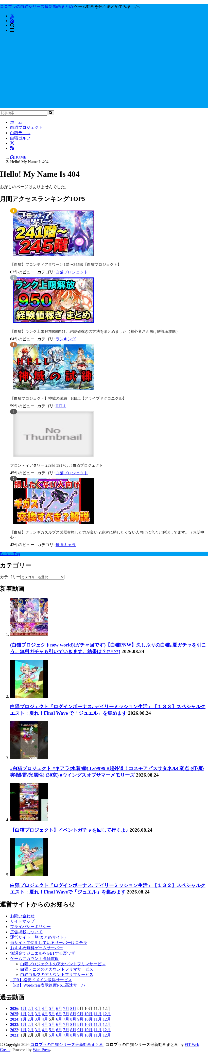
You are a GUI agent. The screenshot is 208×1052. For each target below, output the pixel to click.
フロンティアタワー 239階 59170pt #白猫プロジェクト (56, 465)
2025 (14, 1014)
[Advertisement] (104, 72)
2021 (14, 1035)
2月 (31, 1008)
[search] (50, 112)
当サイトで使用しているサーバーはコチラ (48, 942)
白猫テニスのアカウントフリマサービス (56, 969)
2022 (14, 1030)
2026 (14, 1008)
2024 (14, 1019)
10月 (88, 1014)
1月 (24, 1008)
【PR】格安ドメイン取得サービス (41, 980)
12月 (107, 1014)
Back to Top (10, 554)
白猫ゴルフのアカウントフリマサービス (56, 974)
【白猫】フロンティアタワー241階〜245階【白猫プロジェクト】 (65, 264)
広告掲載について (26, 932)
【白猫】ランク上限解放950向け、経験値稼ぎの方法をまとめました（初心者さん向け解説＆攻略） (95, 331)
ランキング (66, 339)
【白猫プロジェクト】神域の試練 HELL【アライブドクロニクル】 (68, 398)
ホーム (16, 122)
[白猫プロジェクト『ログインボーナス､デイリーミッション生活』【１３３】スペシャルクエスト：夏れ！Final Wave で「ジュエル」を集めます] (29, 696)
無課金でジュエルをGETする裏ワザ (42, 953)
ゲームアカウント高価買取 (34, 958)
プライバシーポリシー (30, 926)
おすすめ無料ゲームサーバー (36, 948)
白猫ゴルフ (20, 138)
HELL (61, 406)
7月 (66, 1008)
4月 (45, 1008)
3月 (38, 1008)
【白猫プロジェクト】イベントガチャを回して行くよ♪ (69, 830)
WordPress (41, 1049)
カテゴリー (10, 577)
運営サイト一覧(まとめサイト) (37, 937)
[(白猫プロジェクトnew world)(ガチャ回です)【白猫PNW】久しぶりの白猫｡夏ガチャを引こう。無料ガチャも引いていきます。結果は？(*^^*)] (29, 634)
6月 (59, 1008)
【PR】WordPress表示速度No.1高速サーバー (49, 985)
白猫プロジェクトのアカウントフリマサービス (63, 964)
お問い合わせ (22, 916)
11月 (98, 1014)
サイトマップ (22, 921)
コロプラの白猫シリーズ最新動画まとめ (66, 1044)
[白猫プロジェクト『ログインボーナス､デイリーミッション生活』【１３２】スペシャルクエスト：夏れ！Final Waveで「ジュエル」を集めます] (29, 875)
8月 (73, 1008)
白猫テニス (20, 133)
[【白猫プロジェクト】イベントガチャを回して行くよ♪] (29, 820)
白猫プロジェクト (26, 127)
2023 (14, 1024)
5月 (52, 1008)
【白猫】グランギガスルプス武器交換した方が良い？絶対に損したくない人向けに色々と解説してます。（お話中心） (107, 534)
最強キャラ (66, 544)
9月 (80, 1014)
